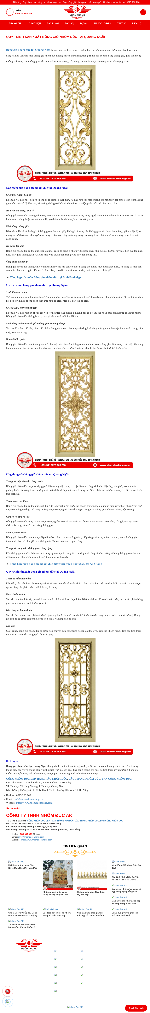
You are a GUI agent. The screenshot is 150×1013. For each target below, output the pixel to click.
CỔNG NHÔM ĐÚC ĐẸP (20, 778)
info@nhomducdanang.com (29, 799)
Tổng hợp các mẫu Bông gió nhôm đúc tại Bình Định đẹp (45, 277)
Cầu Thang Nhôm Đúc (98, 960)
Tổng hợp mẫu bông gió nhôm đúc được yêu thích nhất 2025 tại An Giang (56, 563)
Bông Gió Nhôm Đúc (98, 984)
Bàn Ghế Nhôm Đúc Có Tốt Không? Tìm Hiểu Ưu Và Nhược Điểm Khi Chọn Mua (125, 880)
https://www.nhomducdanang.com (34, 802)
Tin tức (121, 23)
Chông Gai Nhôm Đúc (71, 992)
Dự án (83, 23)
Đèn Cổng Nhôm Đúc (71, 968)
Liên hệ (136, 23)
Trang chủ (15, 23)
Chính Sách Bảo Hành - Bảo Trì (126, 955)
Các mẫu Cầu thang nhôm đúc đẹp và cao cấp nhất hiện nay (92, 915)
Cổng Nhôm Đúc (73, 952)
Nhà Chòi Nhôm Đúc (71, 960)
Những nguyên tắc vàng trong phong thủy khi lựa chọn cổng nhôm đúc (55, 894)
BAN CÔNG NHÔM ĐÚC (117, 778)
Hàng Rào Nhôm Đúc (71, 976)
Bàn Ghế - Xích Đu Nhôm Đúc (71, 984)
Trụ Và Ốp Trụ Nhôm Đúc (98, 968)
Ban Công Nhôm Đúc (98, 976)
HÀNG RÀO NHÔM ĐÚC (52, 778)
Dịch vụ (69, 23)
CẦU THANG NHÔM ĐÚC (84, 778)
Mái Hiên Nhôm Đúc (98, 952)
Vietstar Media (108, 1010)
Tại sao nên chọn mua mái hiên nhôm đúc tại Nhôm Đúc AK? (23, 927)
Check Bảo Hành (136, 1008)
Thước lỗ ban (102, 23)
